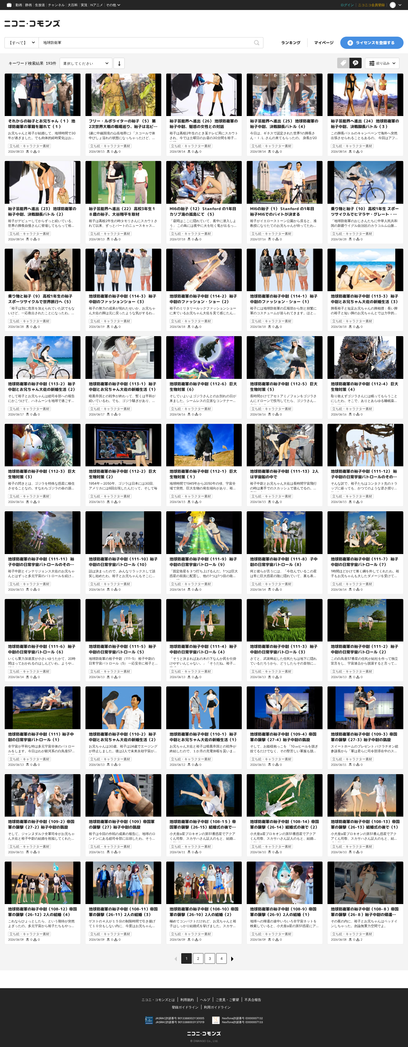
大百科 (73, 5)
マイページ (324, 42)
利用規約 (187, 1000)
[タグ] (343, 63)
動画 (19, 5)
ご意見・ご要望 (227, 1000)
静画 (28, 5)
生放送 (40, 5)
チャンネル (56, 5)
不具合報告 (253, 1000)
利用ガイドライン (217, 1007)
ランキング (291, 42)
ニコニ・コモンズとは (158, 1000)
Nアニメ (96, 5)
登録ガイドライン (185, 1007)
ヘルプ (205, 1000)
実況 (84, 5)
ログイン (347, 5)
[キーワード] (355, 63)
